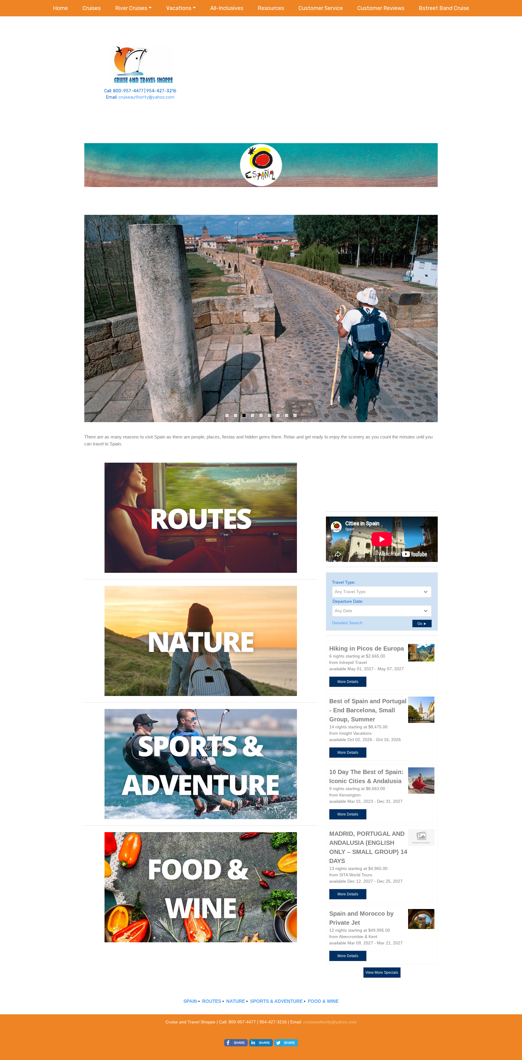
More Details (347, 682)
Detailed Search (347, 622)
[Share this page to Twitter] (286, 1042)
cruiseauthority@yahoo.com (146, 97)
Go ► (422, 624)
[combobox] (382, 592)
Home (60, 8)
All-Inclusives (226, 8)
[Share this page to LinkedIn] (261, 1042)
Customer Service (320, 8)
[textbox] (381, 591)
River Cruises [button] (131, 8)
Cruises (91, 8)
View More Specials (382, 972)
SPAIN (190, 1001)
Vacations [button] (178, 8)
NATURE (235, 1001)
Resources (271, 8)
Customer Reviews (380, 8)
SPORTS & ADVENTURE (276, 1001)
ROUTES (211, 1001)
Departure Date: (348, 601)
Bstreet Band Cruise (444, 8)
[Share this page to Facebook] (236, 1042)
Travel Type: (344, 582)
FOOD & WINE (323, 1001)
